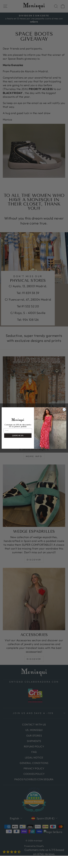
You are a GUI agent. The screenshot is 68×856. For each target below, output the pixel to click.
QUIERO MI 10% (18, 435)
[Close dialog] (64, 409)
